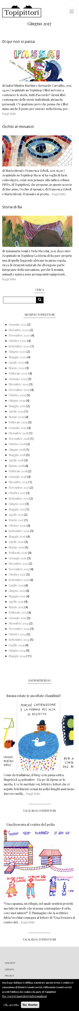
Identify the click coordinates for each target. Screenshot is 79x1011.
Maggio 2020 (17, 357)
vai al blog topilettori (39, 939)
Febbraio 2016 (18, 553)
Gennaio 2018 (17, 477)
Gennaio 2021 (17, 324)
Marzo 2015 (16, 607)
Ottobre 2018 (17, 444)
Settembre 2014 (19, 639)
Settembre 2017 (19, 498)
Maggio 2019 (17, 406)
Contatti (10, 963)
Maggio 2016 (17, 536)
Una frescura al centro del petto (30, 824)
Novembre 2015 (19, 569)
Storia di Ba (12, 206)
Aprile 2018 (16, 460)
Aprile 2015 (16, 601)
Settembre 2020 (19, 346)
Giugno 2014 (17, 650)
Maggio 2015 (17, 596)
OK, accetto (11, 1005)
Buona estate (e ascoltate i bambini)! (33, 695)
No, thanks (30, 1004)
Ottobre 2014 (17, 634)
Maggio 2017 (17, 509)
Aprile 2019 (16, 411)
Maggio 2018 (17, 455)
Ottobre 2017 (17, 493)
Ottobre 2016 (17, 525)
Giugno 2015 (17, 591)
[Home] (21, 11)
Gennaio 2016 (17, 558)
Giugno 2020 (17, 351)
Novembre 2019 (19, 390)
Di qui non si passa (18, 41)
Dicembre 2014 (18, 623)
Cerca (41, 300)
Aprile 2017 (16, 515)
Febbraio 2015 (18, 612)
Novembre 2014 (19, 629)
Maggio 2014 (17, 656)
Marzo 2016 (16, 547)
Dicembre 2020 (19, 330)
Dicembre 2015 (18, 563)
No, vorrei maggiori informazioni (24, 996)
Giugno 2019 (17, 400)
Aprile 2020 (16, 362)
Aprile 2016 (16, 542)
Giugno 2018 (17, 449)
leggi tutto (9, 113)
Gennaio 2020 (18, 379)
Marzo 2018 (16, 466)
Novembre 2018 (19, 439)
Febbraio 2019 (18, 422)
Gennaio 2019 (17, 428)
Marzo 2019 (16, 417)
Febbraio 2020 (18, 373)
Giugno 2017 (17, 504)
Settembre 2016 (19, 531)
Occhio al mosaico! (18, 126)
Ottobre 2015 (17, 574)
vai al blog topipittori (39, 810)
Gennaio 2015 (17, 618)
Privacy (9, 975)
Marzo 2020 (17, 368)
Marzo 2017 (16, 520)
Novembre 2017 (19, 487)
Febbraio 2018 (18, 471)
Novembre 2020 (19, 335)
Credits (9, 969)
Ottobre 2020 (17, 341)
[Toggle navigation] (72, 11)
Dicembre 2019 (18, 384)
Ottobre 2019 (17, 395)
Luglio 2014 (16, 645)
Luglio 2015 (16, 585)
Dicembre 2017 (18, 482)
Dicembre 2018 (18, 433)
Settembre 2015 (19, 580)
